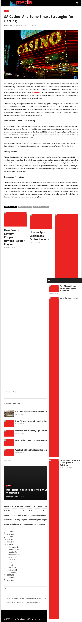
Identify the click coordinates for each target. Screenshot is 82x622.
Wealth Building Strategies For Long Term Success (38, 450)
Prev (7, 392)
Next (12, 392)
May (10, 565)
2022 (9, 542)
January (11, 572)
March (10, 567)
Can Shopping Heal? (69, 298)
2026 (9, 532)
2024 (9, 537)
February (11, 570)
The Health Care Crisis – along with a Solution (70, 462)
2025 (9, 534)
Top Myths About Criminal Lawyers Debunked (68, 288)
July (9, 560)
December (12, 547)
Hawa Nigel (8, 25)
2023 (9, 539)
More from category (41, 207)
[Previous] (5, 459)
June (10, 562)
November (12, 549)
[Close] (49, 280)
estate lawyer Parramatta (14, 602)
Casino (7, 11)
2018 (9, 580)
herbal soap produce (33, 602)
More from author (25, 207)
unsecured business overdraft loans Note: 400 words (24, 598)
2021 (9, 544)
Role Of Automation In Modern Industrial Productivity (40, 421)
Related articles (10, 207)
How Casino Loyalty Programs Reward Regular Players (14, 237)
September (12, 555)
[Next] (9, 459)
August (11, 557)
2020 (9, 575)
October (11, 552)
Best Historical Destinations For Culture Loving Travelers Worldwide (46, 411)
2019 (9, 577)
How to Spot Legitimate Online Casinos (39, 235)
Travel (9, 485)
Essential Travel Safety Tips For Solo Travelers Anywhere (40, 431)
